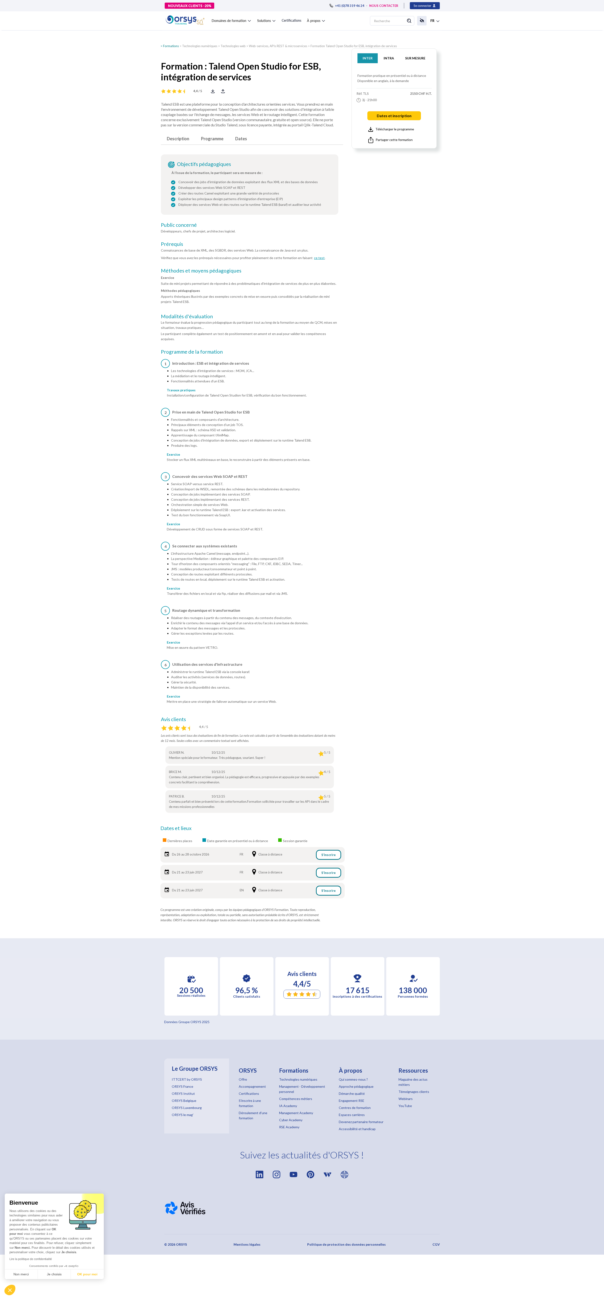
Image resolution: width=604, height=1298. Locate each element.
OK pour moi (87, 1274)
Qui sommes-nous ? (353, 1079)
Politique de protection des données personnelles (346, 1244)
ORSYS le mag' (182, 1115)
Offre (243, 1079)
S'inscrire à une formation (250, 1103)
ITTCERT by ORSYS (187, 1079)
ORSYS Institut (183, 1093)
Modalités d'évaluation (187, 316)
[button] (232, 19)
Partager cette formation (394, 140)
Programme (212, 138)
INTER (368, 58)
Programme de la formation (192, 351)
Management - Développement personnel (302, 1089)
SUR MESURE (415, 58)
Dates (241, 138)
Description (178, 138)
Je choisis (54, 1274)
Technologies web (233, 46)
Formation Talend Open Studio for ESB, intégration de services (353, 46)
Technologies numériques (199, 46)
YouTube (405, 1106)
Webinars (405, 1099)
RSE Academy (289, 1127)
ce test (319, 258)
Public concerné (179, 224)
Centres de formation (355, 1108)
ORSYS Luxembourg (187, 1108)
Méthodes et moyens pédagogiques (201, 270)
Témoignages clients (413, 1092)
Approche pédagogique (356, 1086)
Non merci (21, 1274)
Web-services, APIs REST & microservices (278, 46)
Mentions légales (247, 1244)
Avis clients (173, 719)
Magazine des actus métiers (413, 1082)
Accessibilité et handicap (357, 1129)
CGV (436, 1244)
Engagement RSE (351, 1101)
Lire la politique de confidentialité (30, 1259)
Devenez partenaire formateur (361, 1122)
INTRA (389, 58)
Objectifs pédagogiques (204, 164)
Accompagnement (252, 1086)
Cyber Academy (290, 1120)
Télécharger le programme (394, 129)
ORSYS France (182, 1086)
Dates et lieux (176, 828)
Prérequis (172, 244)
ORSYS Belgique (184, 1101)
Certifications (291, 20)
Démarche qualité (352, 1093)
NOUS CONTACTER (383, 6)
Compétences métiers (295, 1099)
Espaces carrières (352, 1115)
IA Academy (288, 1106)
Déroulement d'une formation (253, 1115)
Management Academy (296, 1113)
